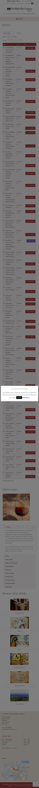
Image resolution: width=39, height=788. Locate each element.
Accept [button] (19, 397)
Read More (25, 397)
